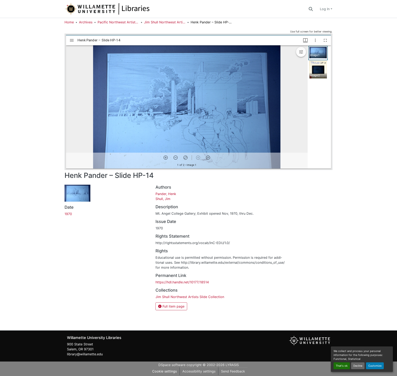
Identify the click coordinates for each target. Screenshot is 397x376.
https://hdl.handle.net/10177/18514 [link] (182, 282)
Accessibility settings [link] (198, 371)
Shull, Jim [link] (162, 199)
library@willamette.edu (85, 354)
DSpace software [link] (171, 365)
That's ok (342, 365)
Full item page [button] (172, 306)
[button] (121, 9)
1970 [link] (68, 214)
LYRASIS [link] (232, 365)
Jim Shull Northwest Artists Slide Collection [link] (164, 22)
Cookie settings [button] (164, 371)
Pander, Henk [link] (165, 194)
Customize (374, 365)
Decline (357, 365)
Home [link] (69, 22)
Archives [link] (85, 22)
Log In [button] (325, 9)
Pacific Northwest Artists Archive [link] (118, 22)
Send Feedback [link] (233, 371)
